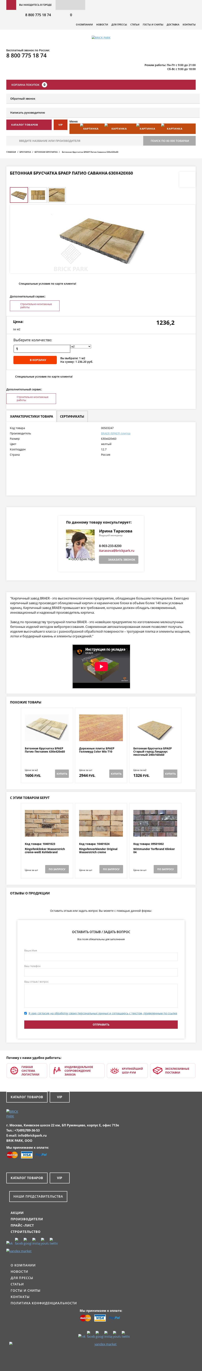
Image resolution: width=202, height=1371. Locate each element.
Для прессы (119, 24)
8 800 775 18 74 (38, 14)
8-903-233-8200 (110, 546)
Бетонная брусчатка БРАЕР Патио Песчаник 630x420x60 (45, 750)
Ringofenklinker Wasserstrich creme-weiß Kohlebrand (45, 850)
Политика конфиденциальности (44, 1303)
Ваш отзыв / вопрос (36, 981)
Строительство (26, 1232)
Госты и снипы (153, 24)
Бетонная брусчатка (46, 152)
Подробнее (46, 737)
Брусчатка (25, 152)
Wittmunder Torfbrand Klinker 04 (154, 850)
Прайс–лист (22, 1225)
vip (60, 124)
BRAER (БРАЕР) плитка (115, 433)
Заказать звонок (121, 559)
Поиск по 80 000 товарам (170, 141)
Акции (17, 1213)
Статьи (134, 24)
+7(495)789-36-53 (27, 1130)
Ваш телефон (32, 966)
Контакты (189, 24)
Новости (102, 24)
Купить (62, 773)
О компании (84, 24)
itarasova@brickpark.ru (116, 550)
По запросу (57, 869)
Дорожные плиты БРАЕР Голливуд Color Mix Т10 (96, 750)
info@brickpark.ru (32, 1135)
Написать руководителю (27, 112)
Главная (11, 152)
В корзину (38, 360)
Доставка (173, 24)
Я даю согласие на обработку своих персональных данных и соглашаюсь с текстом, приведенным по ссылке (103, 1013)
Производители (27, 1219)
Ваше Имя (30, 950)
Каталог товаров (27, 1097)
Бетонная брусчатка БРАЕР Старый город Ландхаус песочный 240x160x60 (152, 751)
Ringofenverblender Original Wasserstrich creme (98, 850)
